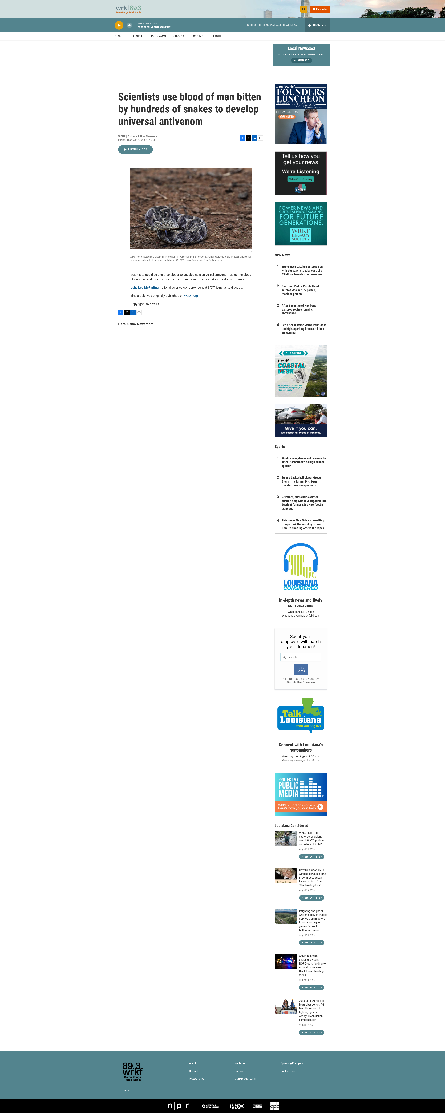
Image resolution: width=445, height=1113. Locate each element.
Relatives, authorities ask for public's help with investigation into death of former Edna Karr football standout (304, 502)
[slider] (135, 25)
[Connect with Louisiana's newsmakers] (301, 717)
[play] (119, 25)
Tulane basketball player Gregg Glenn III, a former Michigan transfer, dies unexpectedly (301, 481)
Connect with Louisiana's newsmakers (301, 747)
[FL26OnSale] (301, 114)
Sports (280, 446)
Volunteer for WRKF (245, 1079)
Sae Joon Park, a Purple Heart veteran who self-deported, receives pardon (300, 290)
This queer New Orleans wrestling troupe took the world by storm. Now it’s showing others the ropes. (303, 524)
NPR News (282, 255)
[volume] (129, 25)
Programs (158, 36)
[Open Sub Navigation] (124, 36)
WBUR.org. (191, 296)
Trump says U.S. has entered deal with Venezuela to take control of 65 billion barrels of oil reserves (302, 270)
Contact (199, 36)
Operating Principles (292, 1063)
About (217, 36)
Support (179, 36)
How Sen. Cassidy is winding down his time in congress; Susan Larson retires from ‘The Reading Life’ (312, 877)
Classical (137, 36)
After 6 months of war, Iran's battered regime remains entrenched (299, 309)
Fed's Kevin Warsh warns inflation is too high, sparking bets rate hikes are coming (304, 328)
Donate (321, 9)
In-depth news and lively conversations (300, 603)
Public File (240, 1063)
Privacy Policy (196, 1079)
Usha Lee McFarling (144, 287)
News (118, 36)
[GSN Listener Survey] (301, 173)
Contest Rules (288, 1071)
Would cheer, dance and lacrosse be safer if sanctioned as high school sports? (304, 462)
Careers (239, 1071)
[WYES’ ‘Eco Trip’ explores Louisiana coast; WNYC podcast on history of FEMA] (286, 838)
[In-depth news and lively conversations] (301, 567)
